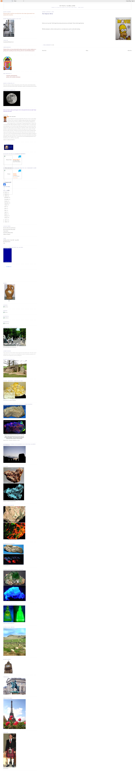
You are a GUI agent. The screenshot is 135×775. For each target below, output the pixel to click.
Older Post (130, 50)
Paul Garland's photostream (10, 147)
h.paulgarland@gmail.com (8, 42)
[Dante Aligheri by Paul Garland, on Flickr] (8, 36)
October (6, 201)
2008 (6, 195)
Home (87, 50)
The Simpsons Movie (47, 13)
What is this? (7, 261)
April (5, 212)
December (6, 197)
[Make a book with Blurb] (19, 157)
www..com (8, 144)
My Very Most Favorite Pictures (9, 227)
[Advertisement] (7, 275)
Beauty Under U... (16, 159)
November (6, 199)
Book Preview (15, 177)
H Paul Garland (67, 6)
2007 (6, 220)
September (6, 203)
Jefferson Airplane (6, 234)
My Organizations (6, 241)
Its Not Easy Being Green (8, 232)
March (5, 214)
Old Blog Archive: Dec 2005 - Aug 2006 (11, 240)
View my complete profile (9, 139)
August (5, 204)
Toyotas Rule (5, 231)
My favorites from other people (9, 229)
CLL (4, 243)
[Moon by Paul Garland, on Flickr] (11, 105)
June (5, 208)
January (6, 217)
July (5, 206)
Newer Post (44, 50)
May (5, 210)
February (6, 215)
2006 (6, 221)
